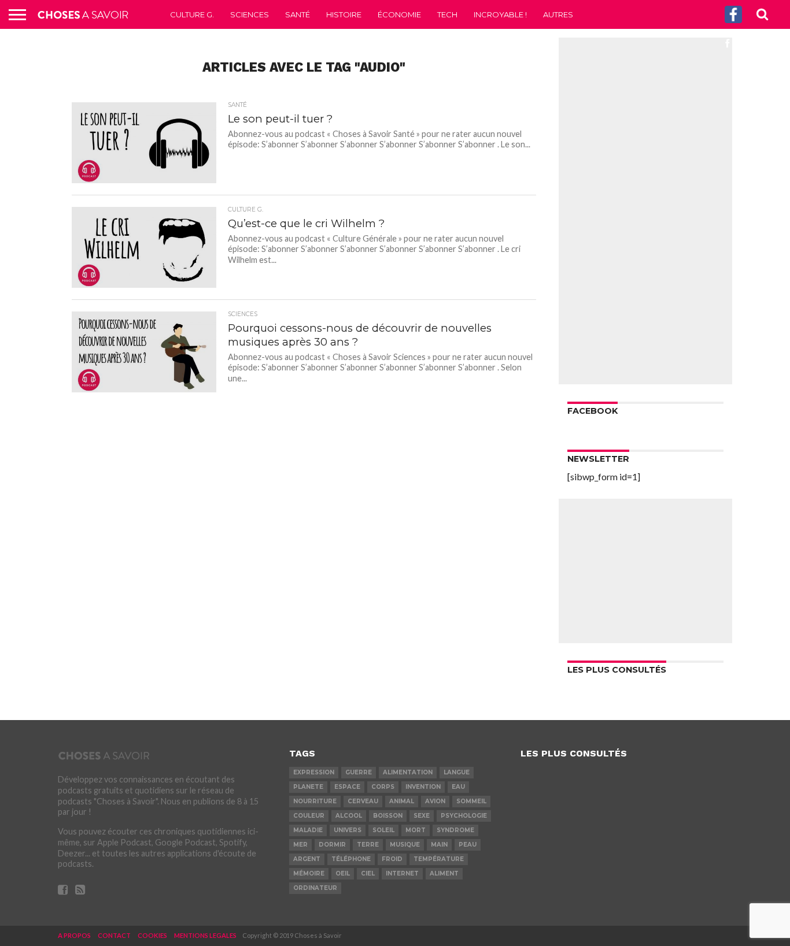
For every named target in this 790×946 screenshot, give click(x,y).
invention (423, 787)
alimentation (408, 772)
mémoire (308, 873)
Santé (297, 14)
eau (458, 787)
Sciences (249, 14)
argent (306, 859)
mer (300, 844)
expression (313, 772)
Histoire (343, 14)
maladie (308, 830)
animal (401, 801)
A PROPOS (74, 935)
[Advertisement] (645, 211)
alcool (348, 815)
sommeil (471, 801)
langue (457, 772)
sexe (422, 815)
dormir (332, 844)
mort (415, 830)
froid (392, 859)
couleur (308, 815)
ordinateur (315, 888)
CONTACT (114, 935)
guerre (358, 772)
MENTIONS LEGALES (205, 935)
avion (435, 801)
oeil (342, 873)
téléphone (351, 859)
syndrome (455, 830)
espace (347, 787)
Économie (399, 14)
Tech (447, 14)
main (439, 844)
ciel (368, 873)
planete (308, 787)
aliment (444, 873)
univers (347, 830)
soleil (383, 830)
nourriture (315, 801)
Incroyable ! (500, 14)
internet (402, 873)
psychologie (464, 815)
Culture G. (192, 14)
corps (382, 787)
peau (468, 844)
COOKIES (152, 935)
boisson (388, 815)
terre (368, 844)
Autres (558, 14)
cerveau (363, 801)
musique (405, 844)
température (439, 859)
